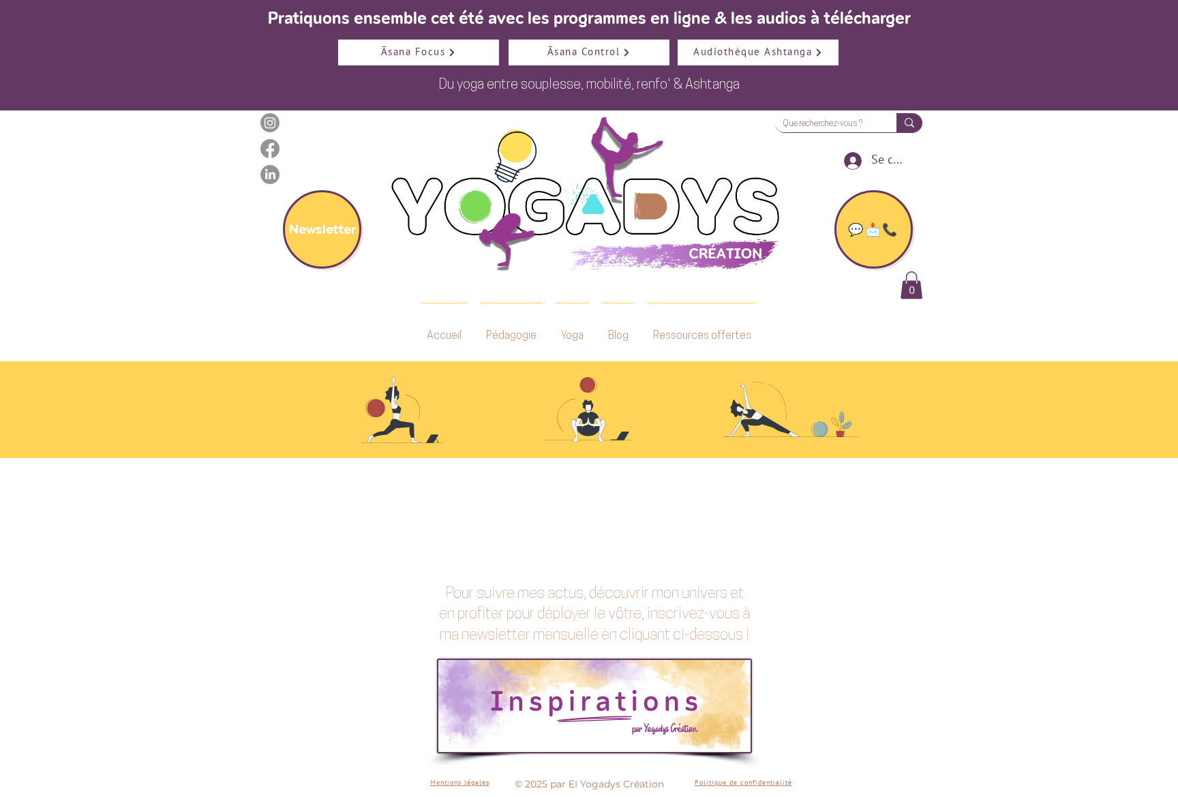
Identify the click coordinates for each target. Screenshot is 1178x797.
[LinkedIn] (270, 174)
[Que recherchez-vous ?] (909, 122)
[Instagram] (270, 122)
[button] (911, 285)
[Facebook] (270, 148)
